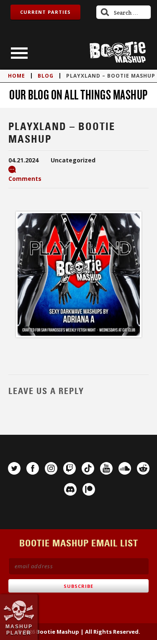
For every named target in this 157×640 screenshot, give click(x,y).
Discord (70, 489)
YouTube (106, 468)
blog (46, 75)
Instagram (51, 468)
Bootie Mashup (117, 52)
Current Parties (45, 12)
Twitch (69, 468)
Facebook (32, 468)
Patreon (88, 489)
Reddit (143, 468)
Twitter (14, 468)
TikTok (88, 468)
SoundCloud (124, 468)
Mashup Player (19, 629)
